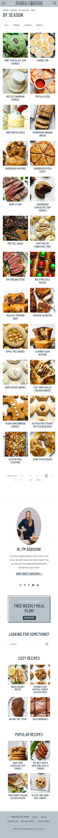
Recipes (13, 10)
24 (31, 480)
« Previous (11, 476)
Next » (39, 480)
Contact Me (12, 821)
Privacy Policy (27, 821)
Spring (16, 25)
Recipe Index (43, 821)
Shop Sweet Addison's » (29, 573)
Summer (28, 25)
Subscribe (29, 618)
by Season (24, 10)
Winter (39, 25)
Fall (7, 25)
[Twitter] (33, 585)
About (44, 817)
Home (5, 10)
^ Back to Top (19, 817)
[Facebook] (29, 585)
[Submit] (47, 643)
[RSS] (38, 585)
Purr (43, 829)
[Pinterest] (25, 585)
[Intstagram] (20, 585)
